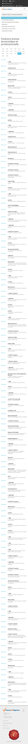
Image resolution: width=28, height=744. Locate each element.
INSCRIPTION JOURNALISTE (9, 5)
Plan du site (5, 725)
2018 (11, 51)
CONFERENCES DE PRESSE (7, 30)
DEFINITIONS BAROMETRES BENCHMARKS (10, 22)
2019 (7, 51)
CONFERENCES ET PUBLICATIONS (8, 28)
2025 (7, 48)
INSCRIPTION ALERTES (8, 3)
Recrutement (5, 720)
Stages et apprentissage (7, 723)
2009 (23, 53)
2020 (3, 51)
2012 (11, 53)
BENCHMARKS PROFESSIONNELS (8, 26)
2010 (19, 53)
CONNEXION (20, 5)
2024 (11, 48)
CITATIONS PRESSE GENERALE (8, 20)
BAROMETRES (4, 24)
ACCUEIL (5, 1)
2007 (7, 55)
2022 (19, 48)
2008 (3, 55)
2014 (3, 53)
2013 (7, 53)
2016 (19, 51)
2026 (3, 48)
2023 (15, 48)
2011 (15, 53)
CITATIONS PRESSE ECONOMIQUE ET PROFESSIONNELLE (13, 17)
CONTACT (13, 1)
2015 (23, 51)
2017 (15, 51)
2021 (23, 48)
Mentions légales (6, 728)
